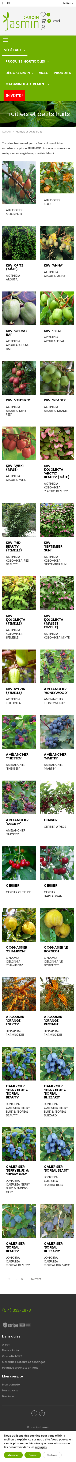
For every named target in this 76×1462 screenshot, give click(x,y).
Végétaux (13, 50)
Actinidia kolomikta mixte (57, 636)
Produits (62, 72)
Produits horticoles (25, 61)
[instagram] (8, 3)
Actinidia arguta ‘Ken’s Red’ (16, 411)
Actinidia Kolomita (13, 701)
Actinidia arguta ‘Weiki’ (16, 478)
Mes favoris (10, 1390)
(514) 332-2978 (16, 1310)
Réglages (52, 1455)
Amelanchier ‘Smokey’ (15, 832)
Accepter (13, 1455)
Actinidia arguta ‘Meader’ (56, 409)
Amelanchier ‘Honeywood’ (54, 701)
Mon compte (11, 1384)
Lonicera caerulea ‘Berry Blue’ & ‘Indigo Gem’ (18, 1186)
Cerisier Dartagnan (53, 894)
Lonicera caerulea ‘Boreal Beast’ (55, 1181)
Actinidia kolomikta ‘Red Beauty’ (17, 560)
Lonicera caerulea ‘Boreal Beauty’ (18, 1261)
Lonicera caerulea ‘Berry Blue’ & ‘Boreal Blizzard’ (56, 1109)
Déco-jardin (17, 72)
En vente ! (14, 95)
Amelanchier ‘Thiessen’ (15, 767)
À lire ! (6, 1344)
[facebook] (3, 3)
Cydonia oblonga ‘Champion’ (14, 961)
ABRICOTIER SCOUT (52, 202)
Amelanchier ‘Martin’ (53, 767)
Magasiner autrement (25, 84)
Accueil (6, 131)
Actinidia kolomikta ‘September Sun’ (55, 560)
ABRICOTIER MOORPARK (14, 212)
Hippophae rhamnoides (15, 1033)
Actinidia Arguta (13, 278)
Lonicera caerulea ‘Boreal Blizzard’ (57, 1261)
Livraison (8, 1396)
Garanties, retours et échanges (23, 1362)
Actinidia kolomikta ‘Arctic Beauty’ (56, 487)
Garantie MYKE (12, 1356)
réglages (41, 1447)
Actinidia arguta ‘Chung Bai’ (18, 345)
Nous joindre (10, 1350)
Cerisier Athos (55, 827)
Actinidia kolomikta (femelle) (14, 634)
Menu (67, 3)
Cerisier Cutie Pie (18, 892)
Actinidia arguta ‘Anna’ (55, 274)
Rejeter (33, 1455)
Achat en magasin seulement (27, 255)
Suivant (36, 1279)
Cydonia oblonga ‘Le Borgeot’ (53, 961)
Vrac (44, 72)
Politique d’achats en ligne (20, 1367)
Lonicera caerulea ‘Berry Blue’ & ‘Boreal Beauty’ (18, 1109)
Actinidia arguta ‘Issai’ (54, 339)
